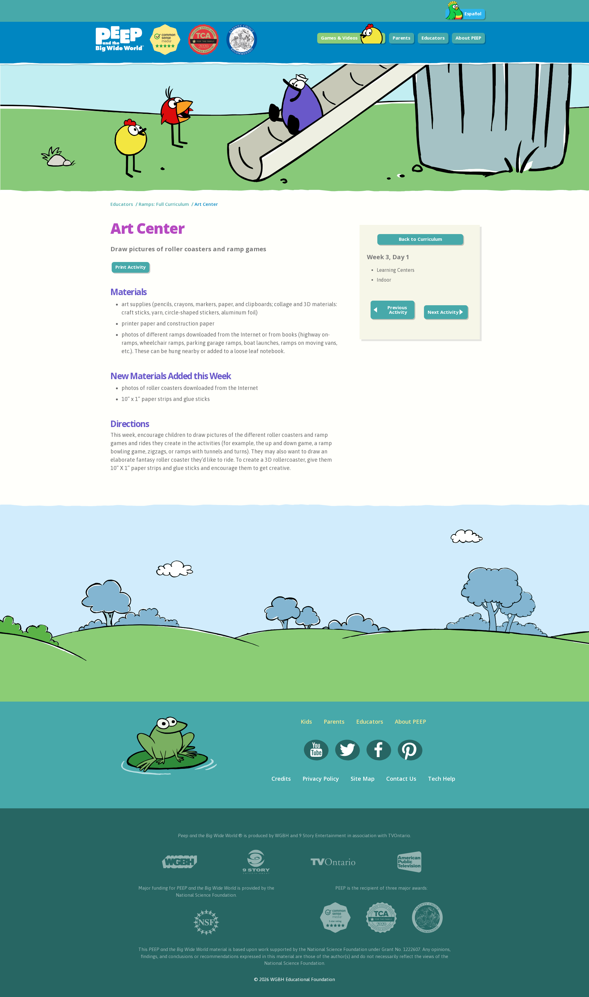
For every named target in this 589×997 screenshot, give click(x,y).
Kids (306, 721)
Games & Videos (339, 38)
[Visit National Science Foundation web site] (206, 922)
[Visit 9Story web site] (256, 861)
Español (472, 14)
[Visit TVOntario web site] (333, 861)
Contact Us (401, 778)
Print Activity (130, 267)
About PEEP (468, 38)
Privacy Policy (320, 778)
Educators (433, 38)
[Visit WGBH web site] (179, 861)
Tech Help (441, 778)
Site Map (363, 778)
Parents (401, 38)
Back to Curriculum (420, 239)
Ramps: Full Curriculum (164, 204)
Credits (281, 778)
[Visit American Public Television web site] (409, 862)
